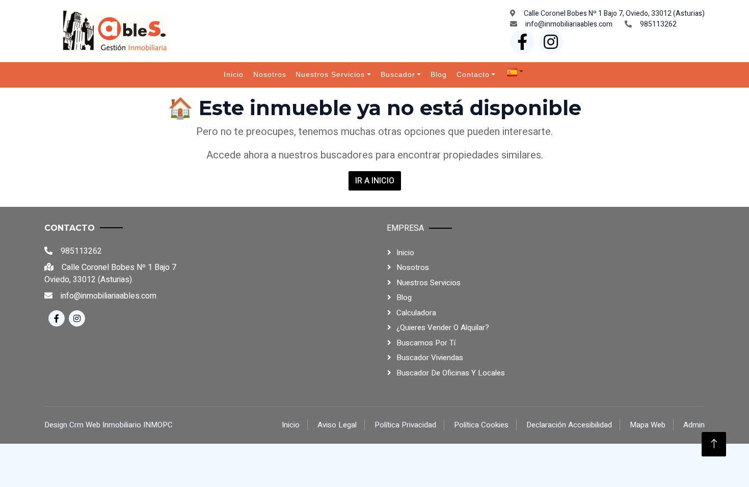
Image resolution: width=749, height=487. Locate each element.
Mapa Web (647, 424)
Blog (404, 297)
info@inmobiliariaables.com (568, 24)
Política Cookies (481, 424)
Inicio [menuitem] (234, 74)
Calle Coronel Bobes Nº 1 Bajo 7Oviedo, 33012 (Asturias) (110, 273)
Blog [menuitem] (439, 74)
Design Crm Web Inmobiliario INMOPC (108, 424)
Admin (694, 424)
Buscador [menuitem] (398, 74)
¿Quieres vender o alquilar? (442, 327)
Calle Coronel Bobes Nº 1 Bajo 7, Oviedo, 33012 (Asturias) (614, 13)
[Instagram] (551, 42)
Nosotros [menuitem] (269, 74)
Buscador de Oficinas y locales (450, 372)
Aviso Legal (337, 424)
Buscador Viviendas (429, 357)
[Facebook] (522, 42)
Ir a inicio (374, 181)
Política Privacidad (405, 424)
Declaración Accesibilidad (569, 424)
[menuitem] (515, 72)
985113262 (658, 24)
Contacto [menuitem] (473, 74)
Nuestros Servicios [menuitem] (330, 74)
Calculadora (416, 312)
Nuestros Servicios (428, 282)
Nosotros (412, 267)
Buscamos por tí (426, 342)
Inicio (405, 252)
